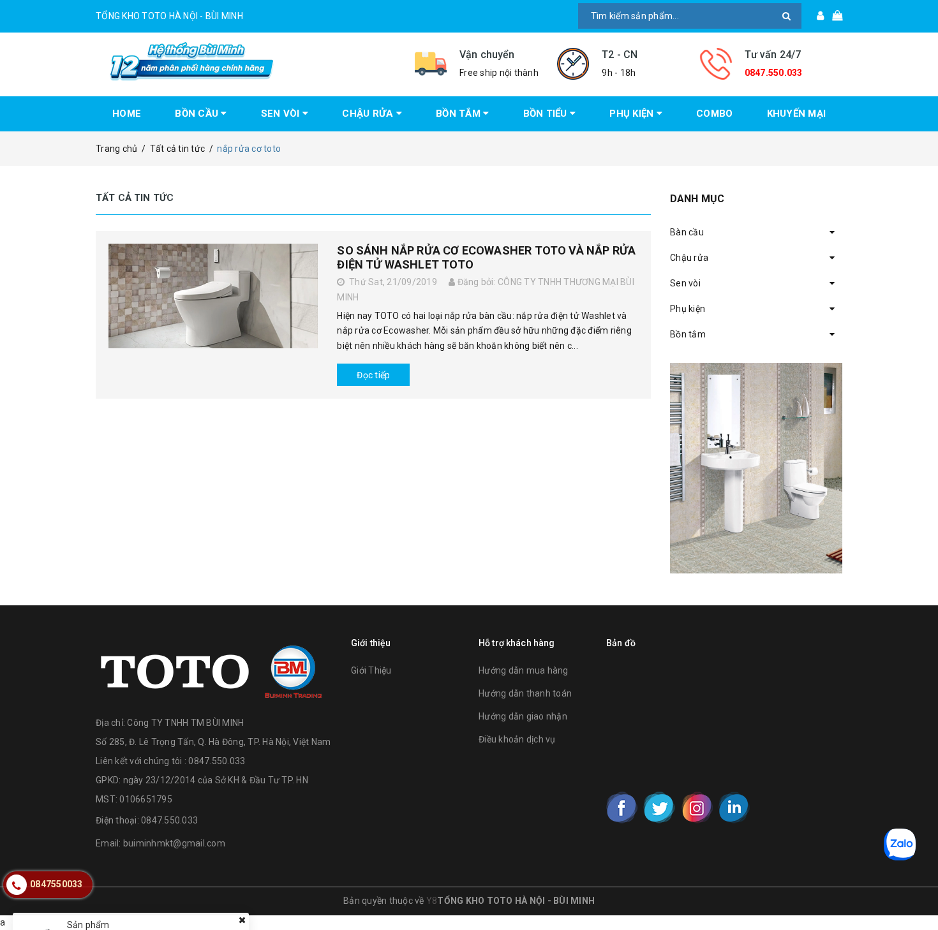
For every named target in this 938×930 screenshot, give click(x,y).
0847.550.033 (774, 73)
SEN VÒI (281, 113)
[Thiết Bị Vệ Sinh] (756, 468)
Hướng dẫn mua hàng (524, 670)
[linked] (734, 807)
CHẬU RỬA (369, 113)
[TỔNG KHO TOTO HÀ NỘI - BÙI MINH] (246, 61)
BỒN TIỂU (546, 113)
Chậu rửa (689, 258)
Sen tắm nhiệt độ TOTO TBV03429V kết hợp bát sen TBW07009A (199, 888)
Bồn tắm (688, 334)
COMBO (714, 113)
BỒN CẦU (198, 113)
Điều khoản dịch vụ (517, 739)
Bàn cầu (687, 232)
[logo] (211, 668)
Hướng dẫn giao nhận (523, 716)
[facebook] (622, 807)
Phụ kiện (687, 309)
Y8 (432, 901)
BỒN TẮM (459, 113)
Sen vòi (685, 283)
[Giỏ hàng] (833, 16)
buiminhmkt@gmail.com (174, 843)
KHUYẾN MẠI (796, 113)
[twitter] (659, 807)
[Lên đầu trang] (915, 891)
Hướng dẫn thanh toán (525, 693)
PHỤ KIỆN (632, 113)
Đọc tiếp (373, 375)
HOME (126, 113)
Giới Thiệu (371, 670)
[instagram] (697, 807)
